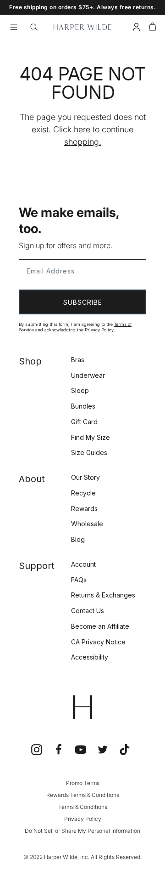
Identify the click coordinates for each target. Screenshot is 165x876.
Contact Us (87, 610)
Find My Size (90, 437)
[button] (152, 28)
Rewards (84, 508)
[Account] (136, 28)
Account (83, 564)
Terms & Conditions (82, 806)
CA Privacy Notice (98, 642)
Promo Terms (82, 782)
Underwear (88, 375)
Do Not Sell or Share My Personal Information (82, 830)
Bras (77, 360)
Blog (78, 539)
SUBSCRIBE (82, 302)
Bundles (83, 406)
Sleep (80, 390)
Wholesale (87, 524)
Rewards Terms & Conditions (82, 794)
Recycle (83, 493)
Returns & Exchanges (103, 595)
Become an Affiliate (100, 626)
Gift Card (84, 422)
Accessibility (89, 657)
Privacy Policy (99, 329)
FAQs (79, 580)
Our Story (85, 477)
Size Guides (89, 452)
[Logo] (82, 27)
